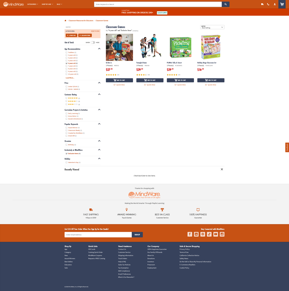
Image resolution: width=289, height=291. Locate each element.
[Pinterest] (202, 234)
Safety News (184, 258)
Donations (151, 258)
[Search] (226, 4)
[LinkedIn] (196, 234)
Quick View (120, 85)
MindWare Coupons (95, 255)
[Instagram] (222, 234)
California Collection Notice (189, 255)
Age (66, 249)
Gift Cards (91, 249)
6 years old (72, 35)
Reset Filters (95, 31)
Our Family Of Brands (154, 252)
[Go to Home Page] (65, 21)
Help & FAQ (122, 262)
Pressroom (151, 265)
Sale (66, 268)
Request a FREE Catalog (96, 258)
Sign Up (137, 234)
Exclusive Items (86, 35)
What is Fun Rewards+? (126, 277)
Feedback (287, 147)
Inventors (150, 262)
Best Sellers (69, 262)
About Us (150, 255)
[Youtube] (215, 234)
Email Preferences (124, 274)
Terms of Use (184, 252)
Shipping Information (125, 255)
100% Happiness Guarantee (157, 249)
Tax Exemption (123, 268)
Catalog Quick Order (95, 252)
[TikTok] (209, 234)
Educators (68, 265)
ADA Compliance (124, 271)
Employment (151, 268)
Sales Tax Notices (124, 265)
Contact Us (122, 249)
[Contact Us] (268, 4)
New (66, 255)
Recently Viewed (72, 169)
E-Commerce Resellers (187, 265)
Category (68, 252)
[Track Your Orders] (262, 4)
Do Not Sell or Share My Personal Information (195, 262)
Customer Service (124, 252)
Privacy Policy (185, 249)
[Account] (274, 4)
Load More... (70, 78)
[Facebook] (190, 234)
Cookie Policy (184, 268)
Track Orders (122, 258)
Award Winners (70, 258)
